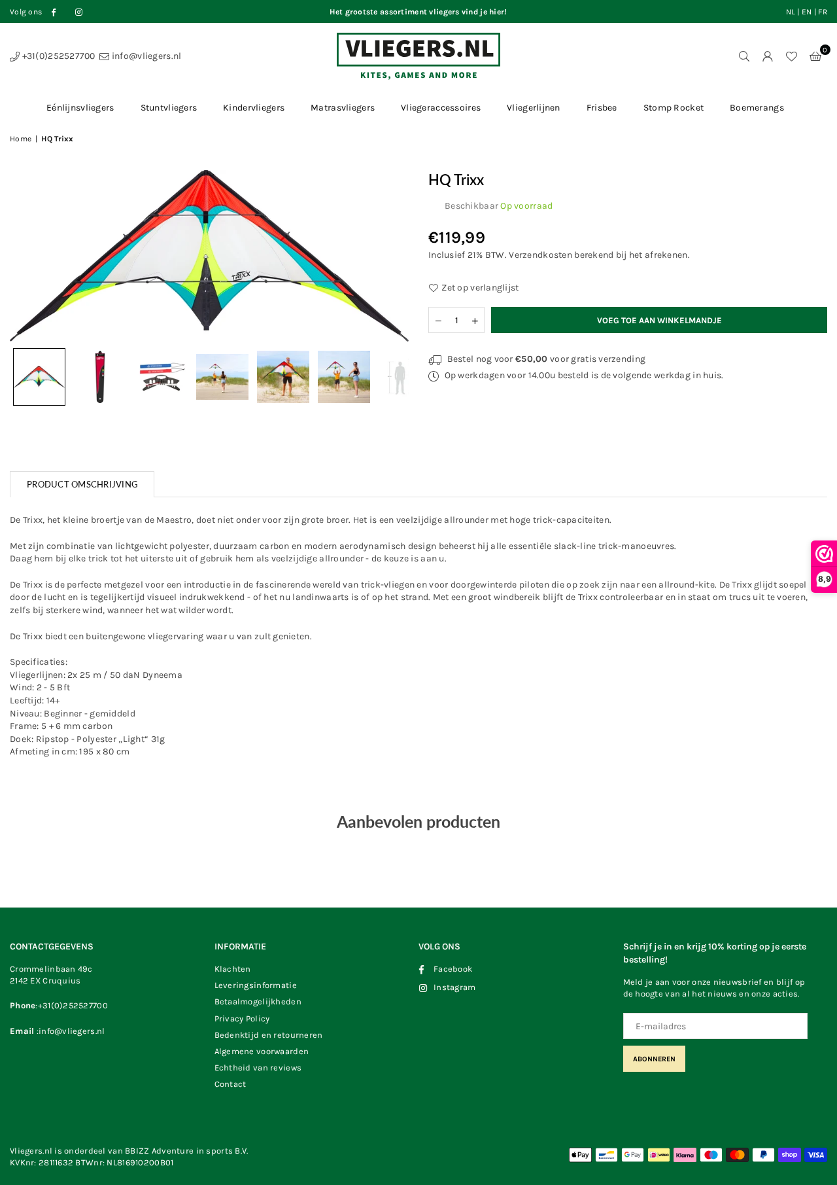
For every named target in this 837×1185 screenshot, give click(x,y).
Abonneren (654, 1059)
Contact (230, 1084)
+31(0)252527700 (57, 56)
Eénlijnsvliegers (80, 107)
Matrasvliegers (343, 107)
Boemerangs (757, 107)
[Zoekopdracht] (744, 56)
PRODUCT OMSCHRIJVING (82, 484)
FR (822, 11)
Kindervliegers (253, 107)
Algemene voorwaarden (261, 1051)
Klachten (232, 969)
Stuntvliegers (169, 107)
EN (807, 11)
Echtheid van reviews (258, 1067)
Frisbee (602, 107)
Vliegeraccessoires (441, 107)
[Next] (390, 255)
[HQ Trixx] (39, 377)
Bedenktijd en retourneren (268, 1035)
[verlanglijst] (791, 56)
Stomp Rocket (673, 107)
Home (20, 138)
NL (791, 11)
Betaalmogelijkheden (257, 1001)
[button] (815, 56)
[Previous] (27, 255)
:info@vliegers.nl (69, 1031)
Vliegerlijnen (533, 107)
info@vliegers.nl (145, 56)
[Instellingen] (767, 56)
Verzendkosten (540, 254)
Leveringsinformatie (255, 985)
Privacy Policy (242, 1018)
